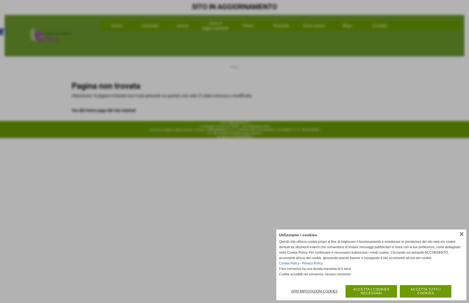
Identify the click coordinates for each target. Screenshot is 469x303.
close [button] (461, 234)
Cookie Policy (289, 263)
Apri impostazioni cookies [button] (314, 291)
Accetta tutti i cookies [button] (426, 291)
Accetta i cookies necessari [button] (371, 291)
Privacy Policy (312, 263)
